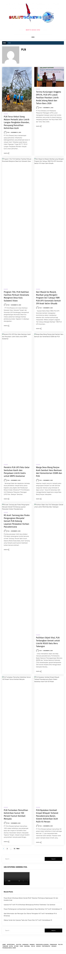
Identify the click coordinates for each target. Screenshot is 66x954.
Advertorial (11, 944)
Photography (46, 946)
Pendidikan (53, 944)
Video (21, 946)
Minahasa (26, 944)
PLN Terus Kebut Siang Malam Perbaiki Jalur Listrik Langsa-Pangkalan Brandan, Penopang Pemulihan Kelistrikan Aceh (16, 122)
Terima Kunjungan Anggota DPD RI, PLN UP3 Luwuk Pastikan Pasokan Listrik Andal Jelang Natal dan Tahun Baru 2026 (48, 98)
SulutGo (18, 944)
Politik (60, 944)
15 (14, 849)
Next (17, 848)
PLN (8, 132)
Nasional (27, 946)
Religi (33, 946)
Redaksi (54, 946)
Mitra (11, 946)
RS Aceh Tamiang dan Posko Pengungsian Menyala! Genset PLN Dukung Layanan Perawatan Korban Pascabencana (17, 521)
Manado (32, 944)
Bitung (16, 946)
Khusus (6, 113)
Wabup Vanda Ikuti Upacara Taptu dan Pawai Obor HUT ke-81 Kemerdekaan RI (28, 920)
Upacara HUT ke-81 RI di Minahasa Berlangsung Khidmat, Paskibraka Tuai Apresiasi (29, 904)
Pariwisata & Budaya (42, 944)
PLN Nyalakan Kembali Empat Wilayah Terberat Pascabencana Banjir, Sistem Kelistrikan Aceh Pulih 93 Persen (47, 816)
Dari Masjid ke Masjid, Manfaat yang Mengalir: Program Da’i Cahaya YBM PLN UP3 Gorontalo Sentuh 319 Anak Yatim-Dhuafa (48, 298)
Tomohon (5, 946)
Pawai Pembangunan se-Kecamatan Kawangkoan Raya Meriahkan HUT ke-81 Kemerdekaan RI (33, 909)
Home (4, 944)
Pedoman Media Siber (9, 947)
